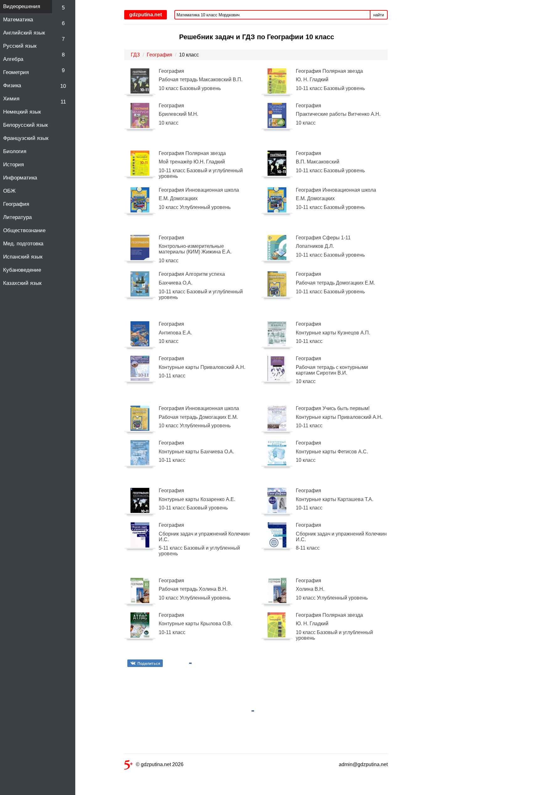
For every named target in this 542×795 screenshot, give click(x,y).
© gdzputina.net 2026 (159, 764)
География (16, 204)
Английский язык (24, 33)
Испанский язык (22, 257)
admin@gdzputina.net (363, 764)
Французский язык (25, 138)
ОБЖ (9, 191)
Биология (14, 151)
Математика (18, 20)
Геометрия (16, 72)
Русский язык (19, 46)
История (13, 165)
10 (63, 86)
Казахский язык (22, 283)
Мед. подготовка (23, 244)
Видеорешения (21, 6)
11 (63, 102)
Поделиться (148, 663)
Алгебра (13, 59)
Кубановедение (22, 270)
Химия (11, 99)
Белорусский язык (25, 125)
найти (378, 15)
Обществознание (24, 230)
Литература (17, 217)
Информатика (20, 178)
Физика (12, 85)
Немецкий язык (22, 112)
